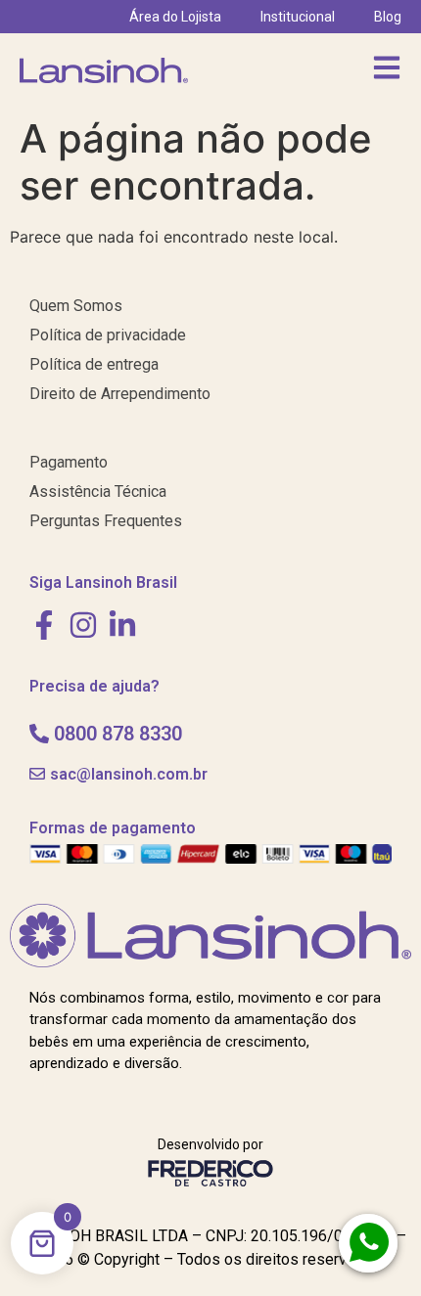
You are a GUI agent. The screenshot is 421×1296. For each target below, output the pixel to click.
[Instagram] (83, 625)
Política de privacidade (107, 335)
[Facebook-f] (44, 625)
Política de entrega (94, 364)
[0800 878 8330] (39, 733)
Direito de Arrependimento (119, 393)
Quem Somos (75, 305)
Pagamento (68, 462)
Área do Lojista (175, 16)
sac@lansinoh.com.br (129, 774)
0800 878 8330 (118, 733)
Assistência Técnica (97, 491)
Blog (387, 16)
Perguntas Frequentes (105, 521)
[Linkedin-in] (122, 625)
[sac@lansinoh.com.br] (37, 774)
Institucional (297, 16)
